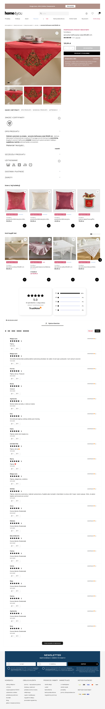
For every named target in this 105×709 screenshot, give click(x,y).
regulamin (96, 58)
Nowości (35, 19)
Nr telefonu (52, 664)
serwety (36, 25)
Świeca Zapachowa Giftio (86, 219)
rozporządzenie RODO (12, 690)
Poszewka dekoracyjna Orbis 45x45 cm (15, 219)
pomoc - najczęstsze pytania (32, 684)
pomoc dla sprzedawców (68, 692)
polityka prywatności (12, 695)
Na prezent (85, 19)
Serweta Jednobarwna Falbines (40, 267)
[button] (6, 320)
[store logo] (13, 13)
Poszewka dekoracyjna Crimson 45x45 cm (61, 219)
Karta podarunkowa (58, 19)
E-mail (21, 664)
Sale (47, 19)
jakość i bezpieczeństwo (13, 703)
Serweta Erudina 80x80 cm (63, 267)
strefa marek (64, 687)
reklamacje (27, 692)
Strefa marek (73, 19)
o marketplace (65, 684)
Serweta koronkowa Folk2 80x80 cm (87, 267)
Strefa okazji (96, 19)
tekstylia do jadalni (28, 25)
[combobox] (54, 13)
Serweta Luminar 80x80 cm (15, 267)
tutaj (94, 671)
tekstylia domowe (18, 25)
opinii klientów (35, 303)
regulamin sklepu (29, 697)
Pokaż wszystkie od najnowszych (52, 643)
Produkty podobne (81, 53)
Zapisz (83, 664)
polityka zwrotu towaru (30, 690)
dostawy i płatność (29, 687)
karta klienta (48, 690)
